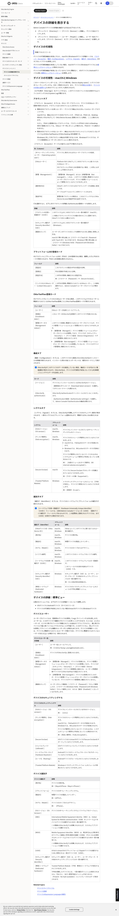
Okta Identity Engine (7, 9)
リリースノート (5, 13)
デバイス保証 (6, 79)
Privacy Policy (21, 910)
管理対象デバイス (8, 58)
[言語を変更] (101, 3)
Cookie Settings (74, 910)
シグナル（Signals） (73, 59)
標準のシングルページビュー (51, 73)
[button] (37, 3)
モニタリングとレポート (8, 26)
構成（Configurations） (56, 59)
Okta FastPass (5, 90)
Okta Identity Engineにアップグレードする (13, 21)
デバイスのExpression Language (12, 86)
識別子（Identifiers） (89, 59)
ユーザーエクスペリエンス (9, 111)
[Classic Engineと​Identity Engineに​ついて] (63, 11)
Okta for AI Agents (6, 36)
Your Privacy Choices (40, 910)
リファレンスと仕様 (7, 115)
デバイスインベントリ (9, 68)
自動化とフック (5, 107)
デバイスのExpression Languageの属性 (51, 894)
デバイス (3, 43)
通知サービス (6, 82)
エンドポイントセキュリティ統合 (12, 65)
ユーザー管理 (5, 33)
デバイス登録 (6, 54)
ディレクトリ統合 (6, 29)
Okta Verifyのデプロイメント (11, 50)
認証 (2, 93)
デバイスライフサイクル (11, 75)
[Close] (116, 910)
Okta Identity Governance (9, 100)
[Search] (96, 3)
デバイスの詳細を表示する (12, 72)
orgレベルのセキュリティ (8, 97)
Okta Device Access (8, 47)
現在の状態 (86, 85)
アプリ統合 (4, 40)
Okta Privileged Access (8, 104)
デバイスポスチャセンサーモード (12, 61)
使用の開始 (4, 16)
